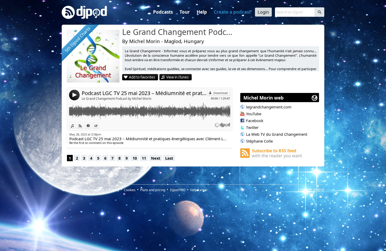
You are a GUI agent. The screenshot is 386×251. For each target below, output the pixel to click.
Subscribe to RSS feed (277, 153)
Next (155, 158)
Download (220, 93)
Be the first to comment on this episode (96, 143)
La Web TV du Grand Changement (276, 134)
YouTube (253, 114)
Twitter (252, 127)
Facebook (254, 120)
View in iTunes (177, 77)
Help (202, 12)
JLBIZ (77, 190)
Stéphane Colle (259, 141)
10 (135, 158)
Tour (185, 12)
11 (144, 158)
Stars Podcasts (103, 178)
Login (263, 12)
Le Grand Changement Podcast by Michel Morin (116, 98)
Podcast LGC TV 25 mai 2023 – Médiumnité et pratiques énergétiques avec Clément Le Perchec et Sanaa (144, 93)
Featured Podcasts (74, 178)
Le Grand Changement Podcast (178, 32)
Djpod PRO (177, 190)
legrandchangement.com (268, 107)
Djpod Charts (71, 173)
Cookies (129, 190)
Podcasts (163, 12)
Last (169, 158)
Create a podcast (232, 12)
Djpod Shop (133, 173)
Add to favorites (142, 77)
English (319, 189)
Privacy (114, 190)
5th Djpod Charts (78, 40)
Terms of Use (94, 190)
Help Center (199, 190)
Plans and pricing (152, 190)
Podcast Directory (105, 173)
